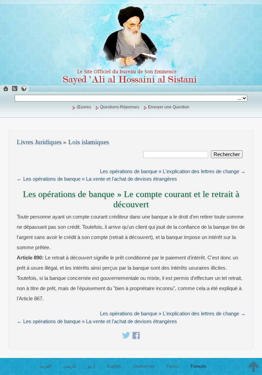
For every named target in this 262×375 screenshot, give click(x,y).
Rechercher (227, 154)
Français (198, 366)
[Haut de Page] (253, 366)
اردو (91, 366)
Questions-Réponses (119, 107)
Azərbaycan (144, 366)
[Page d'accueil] (6, 88)
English (114, 366)
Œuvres (84, 107)
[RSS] (14, 88)
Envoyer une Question (168, 107)
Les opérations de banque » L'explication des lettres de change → (173, 171)
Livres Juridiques (39, 142)
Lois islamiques (88, 142)
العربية (45, 366)
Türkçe (172, 366)
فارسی (69, 366)
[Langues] (23, 88)
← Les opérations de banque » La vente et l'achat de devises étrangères (97, 179)
